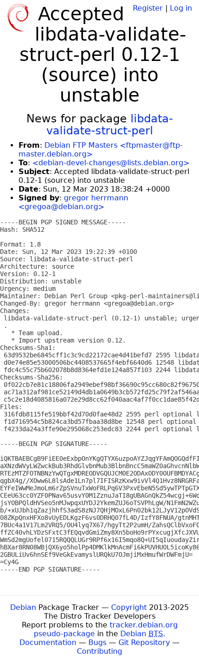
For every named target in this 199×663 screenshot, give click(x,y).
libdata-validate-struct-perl (109, 124)
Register (148, 8)
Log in (181, 8)
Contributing (99, 651)
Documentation (47, 642)
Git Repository (144, 642)
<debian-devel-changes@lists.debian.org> (110, 162)
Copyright (129, 607)
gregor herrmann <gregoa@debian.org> (73, 202)
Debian (23, 607)
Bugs (97, 642)
